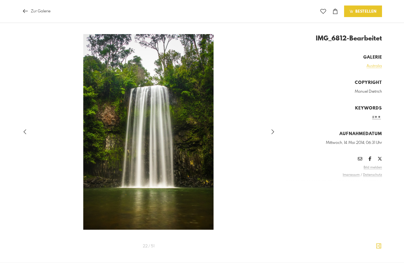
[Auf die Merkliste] (323, 11)
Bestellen (365, 11)
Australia (374, 66)
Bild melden (373, 167)
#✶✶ (376, 117)
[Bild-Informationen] (378, 246)
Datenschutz (372, 175)
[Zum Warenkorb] (335, 11)
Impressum (351, 175)
